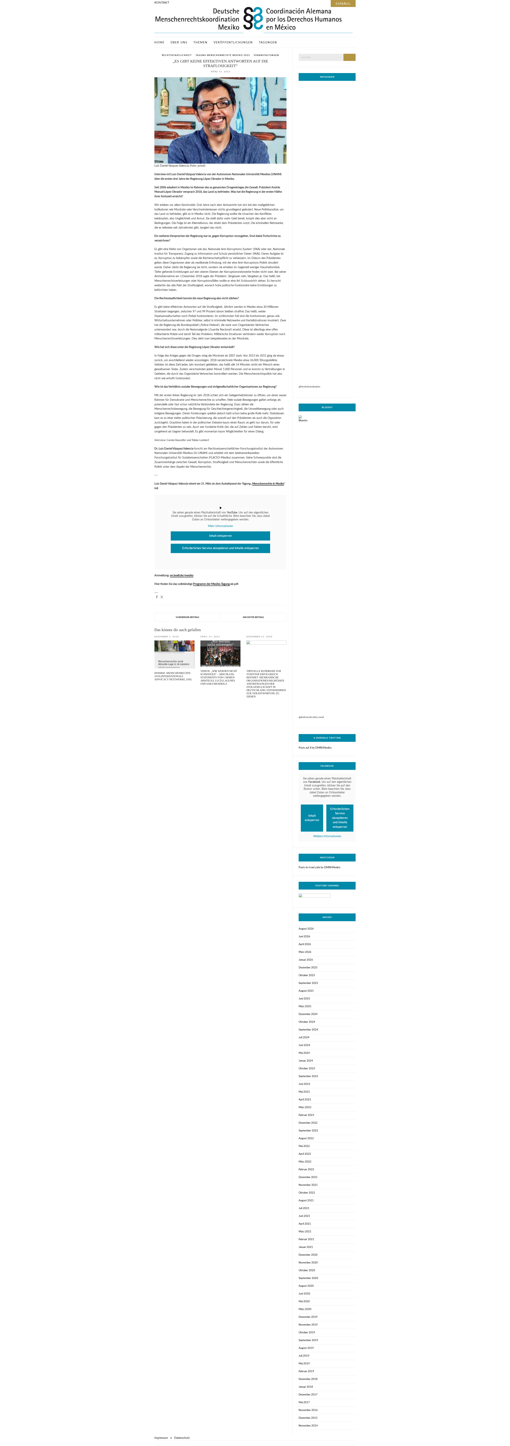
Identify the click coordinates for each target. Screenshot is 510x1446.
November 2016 (308, 1410)
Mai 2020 (304, 1301)
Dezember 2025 (308, 967)
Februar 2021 (306, 1239)
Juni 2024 (304, 1045)
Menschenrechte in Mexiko (268, 483)
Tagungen (268, 42)
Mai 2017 (304, 1402)
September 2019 (308, 1340)
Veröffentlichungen (233, 42)
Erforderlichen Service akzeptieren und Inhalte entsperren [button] (220, 548)
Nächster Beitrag (253, 617)
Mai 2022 (304, 1146)
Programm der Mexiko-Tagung (211, 584)
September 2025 (308, 983)
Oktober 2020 (307, 1270)
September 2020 (308, 1278)
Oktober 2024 (307, 1022)
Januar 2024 (306, 1061)
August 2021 (306, 1200)
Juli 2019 (304, 1356)
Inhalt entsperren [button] (220, 535)
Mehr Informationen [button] (220, 526)
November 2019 (308, 1325)
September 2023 (308, 1076)
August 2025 (306, 991)
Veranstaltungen (266, 55)
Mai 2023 (304, 1092)
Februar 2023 (306, 1115)
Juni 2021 (304, 1216)
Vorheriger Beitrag (187, 617)
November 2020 (308, 1262)
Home (159, 42)
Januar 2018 (306, 1387)
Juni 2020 (304, 1294)
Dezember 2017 (308, 1394)
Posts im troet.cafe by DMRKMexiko (319, 867)
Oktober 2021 (307, 1193)
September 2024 (308, 1030)
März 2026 (305, 952)
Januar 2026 (306, 960)
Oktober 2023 (307, 1068)
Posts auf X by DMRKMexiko (315, 748)
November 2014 (308, 1425)
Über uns (179, 42)
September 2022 (308, 1130)
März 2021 (305, 1231)
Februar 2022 (306, 1169)
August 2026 (306, 929)
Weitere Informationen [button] (327, 836)
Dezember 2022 (308, 1123)
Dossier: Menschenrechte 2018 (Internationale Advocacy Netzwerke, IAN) (172, 676)
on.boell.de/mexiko (181, 575)
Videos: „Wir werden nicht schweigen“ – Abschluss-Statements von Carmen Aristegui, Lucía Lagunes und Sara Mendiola (218, 677)
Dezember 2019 (308, 1317)
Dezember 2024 (308, 1014)
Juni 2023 (304, 1084)
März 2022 (305, 1162)
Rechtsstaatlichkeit (177, 55)
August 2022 (306, 1138)
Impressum (161, 1438)
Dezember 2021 (308, 1177)
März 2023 (305, 1107)
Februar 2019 (306, 1371)
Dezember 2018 (308, 1379)
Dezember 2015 (308, 1418)
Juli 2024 (304, 1037)
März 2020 (305, 1309)
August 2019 (306, 1348)
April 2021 (305, 1224)
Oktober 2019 (307, 1332)
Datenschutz (182, 1438)
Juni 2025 (304, 998)
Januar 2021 (306, 1247)
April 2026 (305, 944)
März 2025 (305, 1006)
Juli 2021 (304, 1208)
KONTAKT (161, 2)
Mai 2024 (304, 1053)
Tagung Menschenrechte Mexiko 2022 (223, 55)
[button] (156, 596)
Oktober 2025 (307, 975)
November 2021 (308, 1185)
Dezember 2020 (308, 1255)
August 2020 (306, 1286)
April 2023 (305, 1099)
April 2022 (305, 1154)
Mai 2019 (304, 1363)
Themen (200, 42)
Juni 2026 (304, 936)
